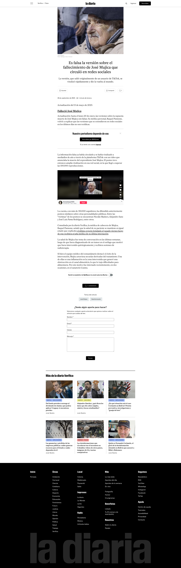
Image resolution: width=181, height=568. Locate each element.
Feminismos (56, 503)
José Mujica (83, 299)
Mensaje (70, 336)
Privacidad (142, 517)
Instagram (142, 490)
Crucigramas (110, 498)
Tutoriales (141, 510)
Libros (54, 512)
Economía (56, 496)
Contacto (141, 520)
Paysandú (81, 483)
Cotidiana (56, 486)
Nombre (70, 317)
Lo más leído (110, 477)
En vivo (107, 486)
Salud (54, 525)
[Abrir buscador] (126, 3)
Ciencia (55, 483)
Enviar (90, 358)
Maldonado (81, 480)
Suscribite (145, 3)
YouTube (141, 483)
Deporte (55, 493)
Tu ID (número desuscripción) (111, 513)
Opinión (55, 519)
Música (80, 521)
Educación (56, 499)
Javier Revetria (50, 413)
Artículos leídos (83, 524)
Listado (108, 509)
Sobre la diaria (110, 525)
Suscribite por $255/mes (90, 139)
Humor (107, 495)
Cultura (55, 490)
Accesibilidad (143, 513)
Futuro (54, 506)
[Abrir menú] (31, 3)
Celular (69, 330)
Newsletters (142, 477)
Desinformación (96, 299)
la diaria (80, 497)
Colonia (80, 477)
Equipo (107, 528)
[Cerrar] (120, 133)
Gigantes (80, 507)
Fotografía (109, 492)
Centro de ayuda (144, 507)
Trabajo (55, 528)
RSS (139, 480)
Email (69, 323)
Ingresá (98, 144)
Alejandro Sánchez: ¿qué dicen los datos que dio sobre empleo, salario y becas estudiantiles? (90, 405)
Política (55, 522)
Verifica (40, 3)
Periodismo (81, 518)
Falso (47, 3)
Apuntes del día (111, 480)
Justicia (55, 509)
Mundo (55, 515)
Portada (33, 477)
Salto (79, 486)
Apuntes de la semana (113, 483)
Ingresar (133, 3)
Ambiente (56, 477)
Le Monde (81, 501)
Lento (79, 504)
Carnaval (55, 480)
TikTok (140, 496)
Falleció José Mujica (69, 111)
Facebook (142, 493)
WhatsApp (142, 486)
